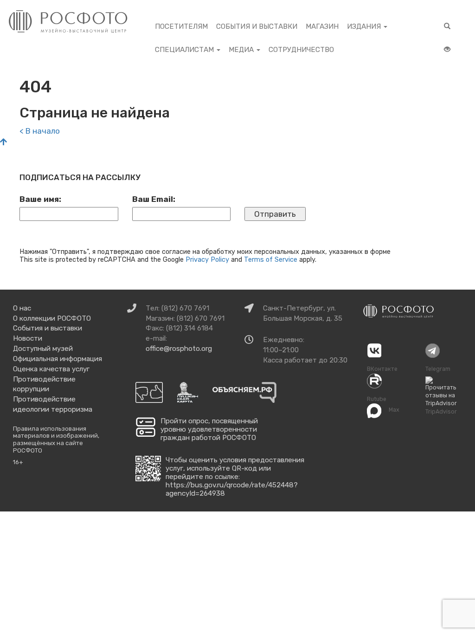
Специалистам (185, 49)
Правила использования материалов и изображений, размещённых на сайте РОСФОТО (56, 439)
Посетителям (181, 26)
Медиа (242, 49)
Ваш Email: (153, 199)
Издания (365, 26)
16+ (18, 462)
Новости (27, 338)
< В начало (39, 131)
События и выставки (256, 26)
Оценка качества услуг (51, 369)
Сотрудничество (301, 49)
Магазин (322, 26)
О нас (22, 308)
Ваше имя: (40, 199)
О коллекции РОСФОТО (52, 318)
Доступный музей (43, 348)
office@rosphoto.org (179, 348)
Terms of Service (270, 259)
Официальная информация (57, 359)
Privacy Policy (207, 259)
